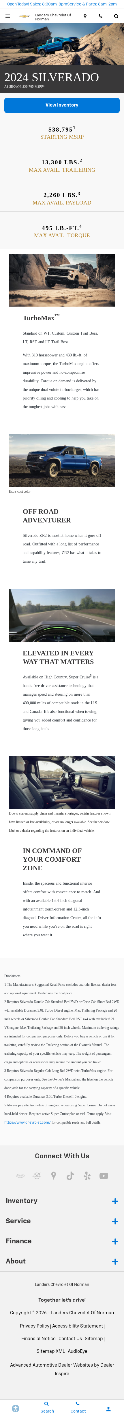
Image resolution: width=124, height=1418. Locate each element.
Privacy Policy (34, 1326)
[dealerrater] (37, 1176)
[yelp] (87, 1176)
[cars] (20, 1176)
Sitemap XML (51, 1351)
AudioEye (77, 1351)
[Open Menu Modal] (8, 16)
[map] (53, 1176)
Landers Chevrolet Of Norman (82, 1313)
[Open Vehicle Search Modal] (116, 16)
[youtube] (103, 1176)
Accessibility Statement (77, 1326)
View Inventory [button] (62, 105)
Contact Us (70, 1339)
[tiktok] (70, 1176)
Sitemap (94, 1339)
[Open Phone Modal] (101, 16)
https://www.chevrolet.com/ (27, 1122)
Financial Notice (38, 1339)
